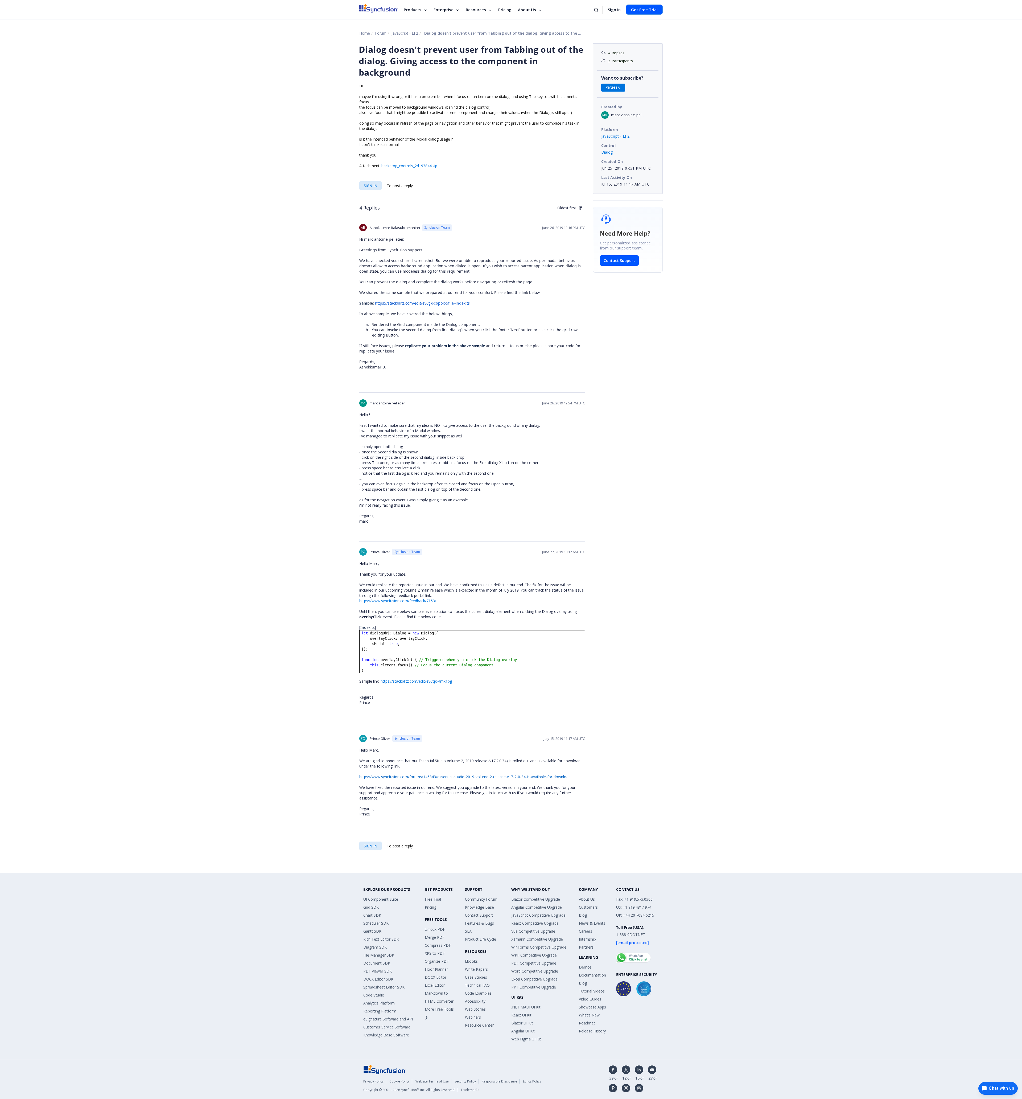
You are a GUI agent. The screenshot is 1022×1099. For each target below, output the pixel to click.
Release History (592, 1031)
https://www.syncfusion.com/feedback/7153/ (397, 600)
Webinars (473, 1017)
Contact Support (619, 260)
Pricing (505, 9)
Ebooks (471, 961)
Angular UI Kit (523, 1031)
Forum (380, 33)
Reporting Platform (379, 1011)
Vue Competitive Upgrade (533, 931)
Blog (583, 915)
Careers (585, 931)
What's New (589, 1015)
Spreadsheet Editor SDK (384, 987)
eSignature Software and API (388, 1019)
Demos (585, 967)
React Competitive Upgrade (535, 923)
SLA (468, 931)
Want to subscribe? (622, 78)
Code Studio (373, 995)
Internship (587, 939)
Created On (612, 161)
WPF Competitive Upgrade (534, 955)
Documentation (592, 975)
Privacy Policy (373, 1081)
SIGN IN (370, 185)
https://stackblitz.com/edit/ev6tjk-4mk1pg (416, 681)
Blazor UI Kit (522, 1023)
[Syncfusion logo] (378, 8)
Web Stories (475, 1009)
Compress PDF (438, 945)
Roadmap (587, 1023)
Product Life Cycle (480, 939)
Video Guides (590, 999)
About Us (527, 9)
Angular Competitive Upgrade (536, 907)
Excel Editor (435, 985)
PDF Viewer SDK (377, 971)
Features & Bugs (479, 923)
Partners (586, 947)
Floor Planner (436, 969)
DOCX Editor (435, 977)
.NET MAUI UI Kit (526, 1007)
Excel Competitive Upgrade (534, 979)
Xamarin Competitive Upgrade (537, 939)
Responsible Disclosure (499, 1081)
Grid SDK (371, 907)
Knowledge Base (479, 907)
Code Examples (478, 993)
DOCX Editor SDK (378, 979)
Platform (609, 129)
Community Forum (481, 899)
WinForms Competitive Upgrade (538, 947)
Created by (611, 106)
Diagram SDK (375, 947)
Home (364, 33)
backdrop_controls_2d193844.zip (409, 165)
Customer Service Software (386, 1027)
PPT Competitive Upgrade (533, 987)
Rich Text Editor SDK (381, 939)
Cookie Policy (399, 1081)
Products (412, 9)
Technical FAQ (477, 985)
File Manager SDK (378, 955)
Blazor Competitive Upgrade (535, 899)
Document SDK (376, 963)
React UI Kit (521, 1015)
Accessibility (475, 1001)
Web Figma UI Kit (526, 1038)
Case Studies (476, 977)
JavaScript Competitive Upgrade (538, 915)
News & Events (592, 923)
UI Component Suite (380, 899)
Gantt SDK (372, 931)
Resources (476, 9)
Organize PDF (437, 961)
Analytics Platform (379, 1003)
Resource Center (479, 1025)
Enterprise (444, 9)
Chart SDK (372, 915)
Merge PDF (434, 937)
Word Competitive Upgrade (534, 971)
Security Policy (465, 1081)
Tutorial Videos (592, 991)
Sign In (614, 9)
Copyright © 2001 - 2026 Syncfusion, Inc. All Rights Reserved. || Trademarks (421, 1090)
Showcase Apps (592, 1007)
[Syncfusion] (384, 1069)
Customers (588, 907)
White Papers (476, 969)
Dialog (607, 152)
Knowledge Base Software (386, 1035)
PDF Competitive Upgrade (533, 963)
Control (608, 145)
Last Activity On (616, 177)
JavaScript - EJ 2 (405, 33)
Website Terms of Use (432, 1081)
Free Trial (433, 899)
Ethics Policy (532, 1081)
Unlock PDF (435, 929)
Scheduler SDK (376, 923)
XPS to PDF (435, 953)
